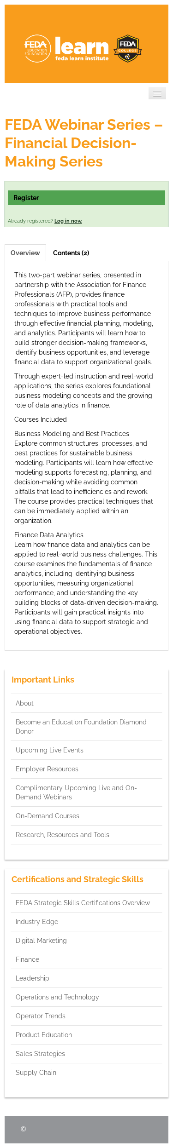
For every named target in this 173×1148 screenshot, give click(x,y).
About (25, 703)
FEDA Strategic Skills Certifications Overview (83, 903)
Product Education (44, 1035)
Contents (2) (71, 253)
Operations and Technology (57, 997)
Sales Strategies (40, 1053)
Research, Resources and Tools (62, 834)
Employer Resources (47, 769)
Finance (27, 959)
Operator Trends (41, 1016)
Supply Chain (36, 1072)
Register (26, 197)
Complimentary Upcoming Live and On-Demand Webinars (76, 792)
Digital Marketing (41, 940)
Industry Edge (37, 921)
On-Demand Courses (47, 816)
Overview (25, 253)
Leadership (32, 978)
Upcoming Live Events (50, 750)
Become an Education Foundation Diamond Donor (81, 726)
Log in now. (68, 221)
